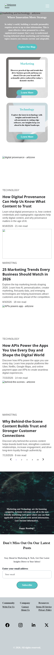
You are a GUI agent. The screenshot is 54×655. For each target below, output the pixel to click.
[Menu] (47, 6)
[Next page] (43, 459)
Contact (25, 607)
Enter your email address (15, 568)
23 (38, 460)
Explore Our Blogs (27, 47)
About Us (25, 610)
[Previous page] (11, 459)
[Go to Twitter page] (47, 625)
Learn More (27, 92)
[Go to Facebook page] (8, 625)
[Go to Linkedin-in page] (35, 625)
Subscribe (27, 585)
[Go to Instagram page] (22, 625)
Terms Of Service (44, 607)
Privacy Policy (45, 610)
